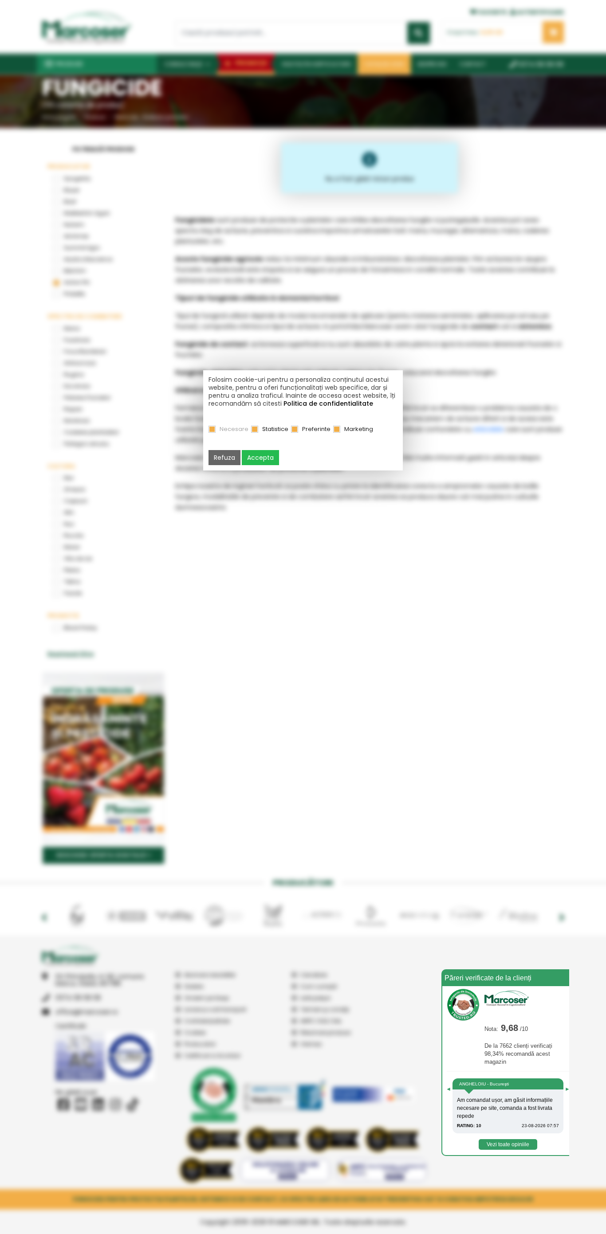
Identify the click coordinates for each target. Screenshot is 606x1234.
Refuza (224, 457)
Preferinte (316, 429)
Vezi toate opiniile (508, 1144)
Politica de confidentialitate (328, 403)
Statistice (275, 429)
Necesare (234, 429)
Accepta (260, 457)
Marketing (358, 429)
